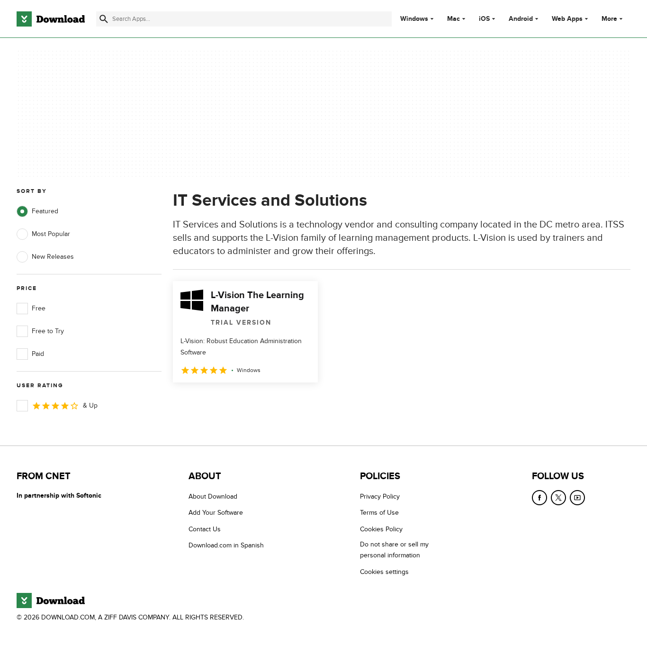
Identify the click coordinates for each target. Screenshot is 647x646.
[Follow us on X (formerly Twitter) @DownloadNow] (558, 497)
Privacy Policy (380, 496)
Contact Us (205, 529)
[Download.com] (51, 19)
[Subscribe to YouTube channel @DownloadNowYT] (577, 497)
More (609, 19)
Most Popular (51, 234)
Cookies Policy (381, 529)
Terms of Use (379, 513)
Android (521, 19)
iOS (484, 19)
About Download (213, 496)
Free (38, 308)
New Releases (53, 257)
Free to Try (48, 331)
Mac (453, 19)
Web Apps (567, 19)
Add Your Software (216, 513)
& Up (90, 405)
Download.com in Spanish (226, 545)
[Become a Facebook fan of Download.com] (539, 497)
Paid (38, 354)
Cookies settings (384, 572)
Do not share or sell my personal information (394, 549)
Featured (45, 211)
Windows (414, 19)
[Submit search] (103, 19)
